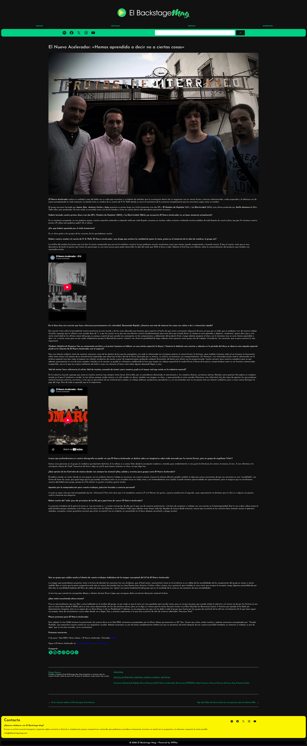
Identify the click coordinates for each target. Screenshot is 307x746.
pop (233, 683)
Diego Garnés (54, 672)
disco (142, 683)
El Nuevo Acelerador (166, 683)
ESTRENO (190, 683)
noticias (227, 683)
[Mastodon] (72, 652)
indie (198, 683)
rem (247, 683)
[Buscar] (240, 32)
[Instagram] (63, 652)
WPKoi (174, 743)
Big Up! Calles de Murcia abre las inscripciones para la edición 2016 (226, 702)
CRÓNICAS (191, 26)
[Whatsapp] (76, 652)
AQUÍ (113, 638)
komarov (205, 683)
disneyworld (151, 683)
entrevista (180, 683)
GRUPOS (138, 678)
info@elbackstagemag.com (15, 733)
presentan (240, 683)
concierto (118, 683)
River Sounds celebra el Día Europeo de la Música (73, 702)
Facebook (81, 643)
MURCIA (147, 678)
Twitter (89, 643)
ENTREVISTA (127, 678)
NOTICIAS (165, 678)
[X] (51, 652)
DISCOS (117, 678)
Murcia (212, 683)
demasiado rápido (131, 683)
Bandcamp (102, 643)
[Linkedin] (59, 652)
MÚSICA (156, 678)
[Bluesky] (68, 652)
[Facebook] (55, 652)
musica (219, 683)
